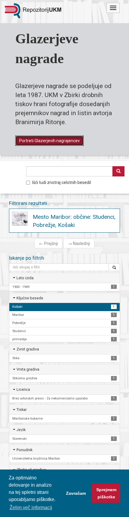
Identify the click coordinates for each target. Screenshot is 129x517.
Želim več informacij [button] (31, 507)
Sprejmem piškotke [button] (106, 493)
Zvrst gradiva (27, 349)
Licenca (23, 389)
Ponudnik (24, 450)
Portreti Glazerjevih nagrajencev (49, 140)
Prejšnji (48, 243)
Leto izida (25, 278)
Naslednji (79, 243)
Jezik (21, 429)
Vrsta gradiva (27, 369)
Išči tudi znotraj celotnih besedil (61, 182)
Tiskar (21, 409)
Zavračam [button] (76, 493)
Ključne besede (29, 298)
